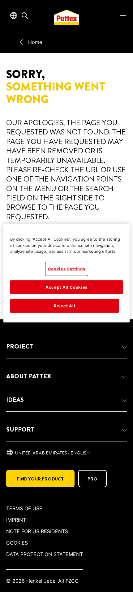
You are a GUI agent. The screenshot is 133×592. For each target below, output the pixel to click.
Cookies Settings (66, 268)
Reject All (64, 305)
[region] (66, 273)
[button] (66, 346)
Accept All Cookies (66, 287)
